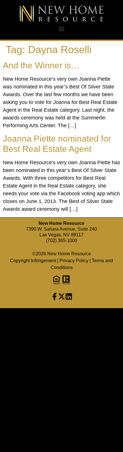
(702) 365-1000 (61, 240)
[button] (61, 29)
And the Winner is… (41, 65)
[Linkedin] (68, 296)
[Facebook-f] (54, 296)
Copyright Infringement (33, 260)
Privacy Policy (73, 260)
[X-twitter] (61, 296)
